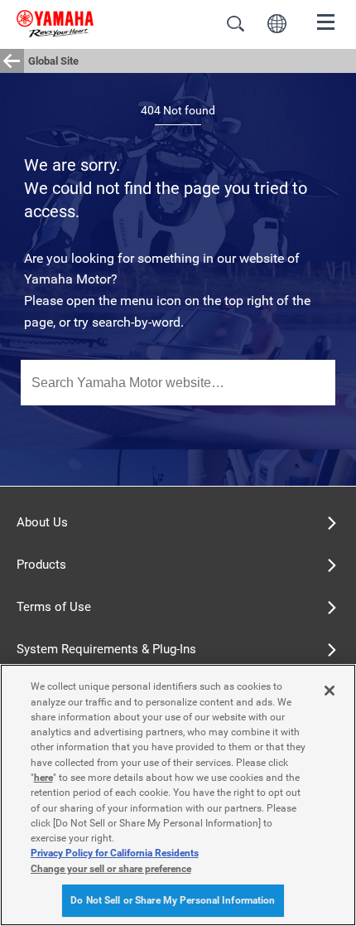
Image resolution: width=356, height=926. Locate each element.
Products (41, 564)
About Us (42, 522)
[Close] (329, 690)
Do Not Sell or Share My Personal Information (172, 900)
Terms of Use (54, 606)
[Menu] (326, 21)
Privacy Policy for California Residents (115, 853)
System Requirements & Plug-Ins (106, 649)
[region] (178, 795)
